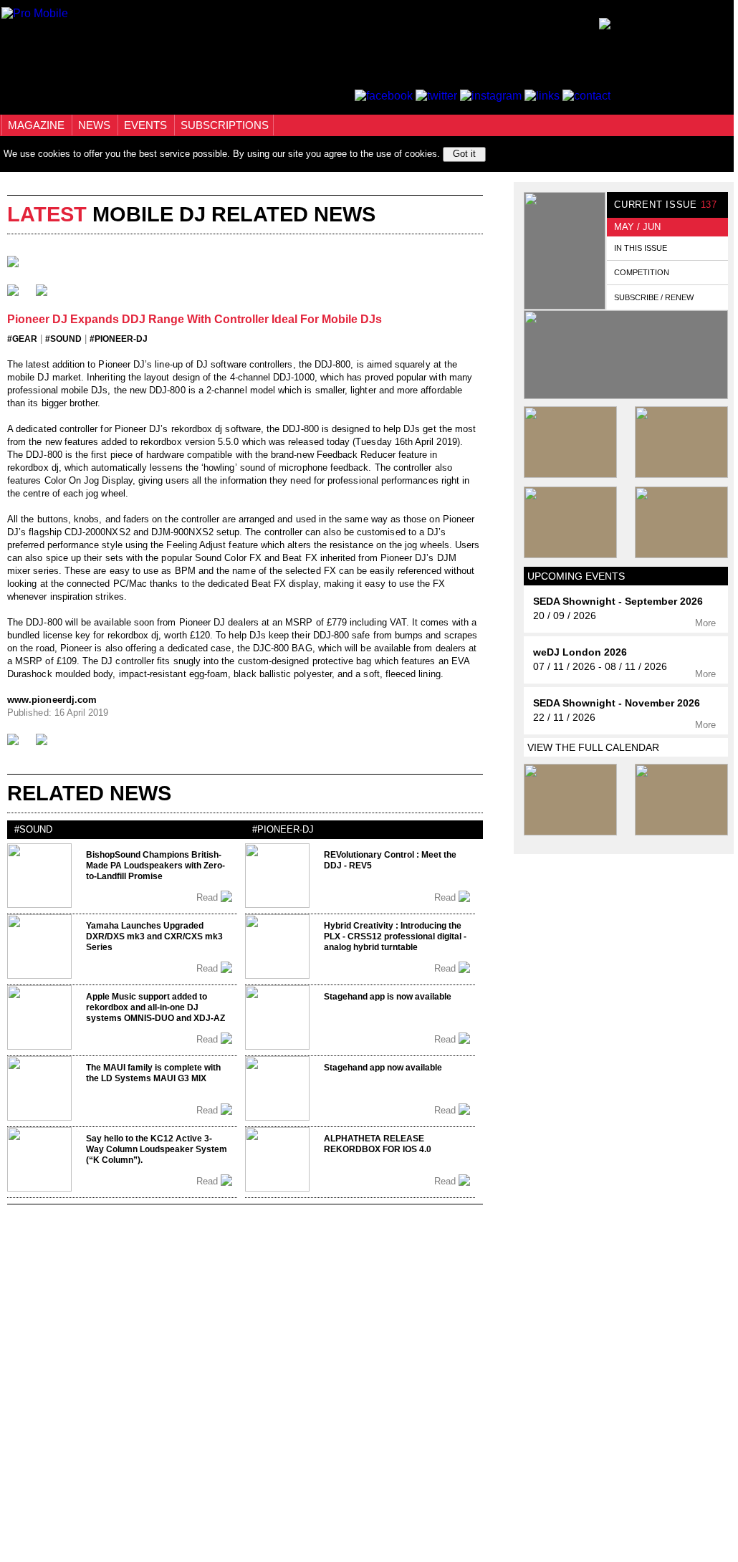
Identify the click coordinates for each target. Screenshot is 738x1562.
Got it (464, 153)
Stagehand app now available (383, 1068)
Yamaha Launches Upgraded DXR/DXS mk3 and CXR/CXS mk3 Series (154, 936)
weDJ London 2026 (580, 652)
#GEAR (22, 339)
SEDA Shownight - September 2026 (618, 601)
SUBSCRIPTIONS (225, 125)
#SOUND (63, 339)
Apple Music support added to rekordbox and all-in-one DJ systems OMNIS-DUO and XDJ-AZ (155, 1007)
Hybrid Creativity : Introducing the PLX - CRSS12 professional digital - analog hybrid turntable (395, 936)
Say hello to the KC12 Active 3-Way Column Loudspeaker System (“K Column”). (156, 1149)
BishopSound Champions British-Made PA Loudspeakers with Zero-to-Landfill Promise (155, 865)
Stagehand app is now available (387, 997)
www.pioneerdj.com (52, 699)
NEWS (95, 125)
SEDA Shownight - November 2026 (616, 703)
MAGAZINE (37, 125)
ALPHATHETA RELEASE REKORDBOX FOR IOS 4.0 (377, 1144)
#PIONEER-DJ (119, 339)
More (707, 623)
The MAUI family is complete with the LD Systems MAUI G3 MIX (153, 1073)
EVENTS (147, 125)
